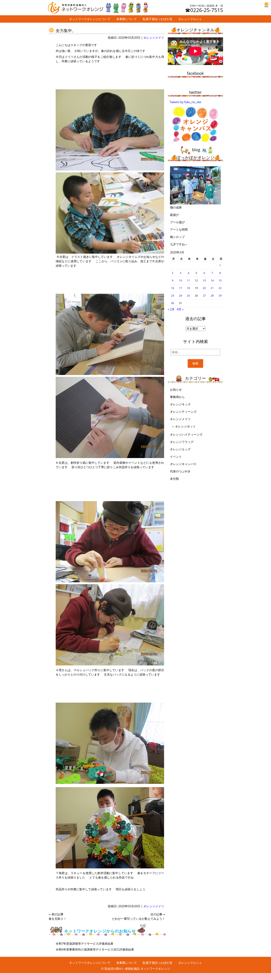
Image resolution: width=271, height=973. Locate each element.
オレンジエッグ (180, 449)
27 (204, 295)
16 (172, 288)
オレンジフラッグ (182, 442)
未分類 (174, 479)
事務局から (177, 397)
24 (180, 295)
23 (172, 295)
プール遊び (177, 222)
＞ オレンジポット (183, 426)
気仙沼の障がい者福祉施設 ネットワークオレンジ (137, 969)
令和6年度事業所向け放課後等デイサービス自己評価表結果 (95, 949)
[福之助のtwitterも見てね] (126, 7)
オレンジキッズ (180, 404)
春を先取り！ (57, 916)
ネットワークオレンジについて (89, 19)
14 (212, 280)
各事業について (126, 19)
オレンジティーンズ (183, 412)
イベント (176, 457)
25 (188, 295)
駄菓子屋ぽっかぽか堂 (157, 19)
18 (188, 288)
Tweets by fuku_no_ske (185, 102)
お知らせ (176, 390)
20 (204, 288)
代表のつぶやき (180, 471)
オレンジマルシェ (190, 19)
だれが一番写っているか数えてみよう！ (138, 916)
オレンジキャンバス (183, 464)
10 (180, 280)
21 (212, 288)
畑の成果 (176, 207)
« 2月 (171, 309)
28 (212, 295)
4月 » (180, 309)
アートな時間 (179, 229)
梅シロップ (177, 237)
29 (220, 295)
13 (204, 280)
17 (180, 288)
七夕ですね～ (179, 244)
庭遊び (174, 215)
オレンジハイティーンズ (186, 434)
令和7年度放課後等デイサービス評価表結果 (84, 944)
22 (220, 288)
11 (188, 280)
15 (220, 280)
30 (172, 303)
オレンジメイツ (153, 38)
